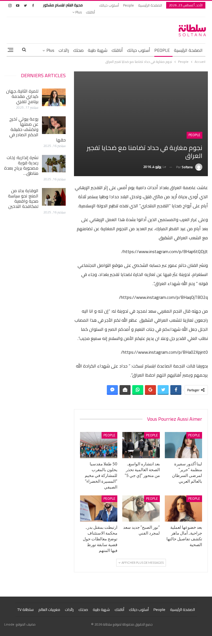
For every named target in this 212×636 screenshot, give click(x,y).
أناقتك (90, 12)
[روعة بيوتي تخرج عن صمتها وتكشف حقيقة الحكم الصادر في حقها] (54, 125)
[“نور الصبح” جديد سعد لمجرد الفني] (141, 508)
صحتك (78, 50)
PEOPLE (162, 50)
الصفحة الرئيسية (150, 5)
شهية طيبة (97, 50)
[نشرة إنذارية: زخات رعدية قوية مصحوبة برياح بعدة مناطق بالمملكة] (54, 164)
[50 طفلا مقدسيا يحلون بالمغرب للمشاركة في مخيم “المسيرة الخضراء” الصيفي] (99, 445)
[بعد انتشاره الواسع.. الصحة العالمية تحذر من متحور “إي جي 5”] (141, 445)
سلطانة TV (25, 609)
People (128, 5)
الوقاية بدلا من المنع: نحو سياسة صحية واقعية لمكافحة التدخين (23, 198)
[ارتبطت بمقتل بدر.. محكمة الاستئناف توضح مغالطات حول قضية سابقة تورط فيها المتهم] (99, 508)
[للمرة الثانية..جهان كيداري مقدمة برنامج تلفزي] (54, 97)
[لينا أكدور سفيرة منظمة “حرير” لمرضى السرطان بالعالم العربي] (183, 445)
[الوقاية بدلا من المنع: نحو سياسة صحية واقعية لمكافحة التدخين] (54, 197)
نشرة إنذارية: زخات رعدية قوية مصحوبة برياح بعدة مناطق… (21, 165)
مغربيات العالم (49, 609)
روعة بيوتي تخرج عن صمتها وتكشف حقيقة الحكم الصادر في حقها (37, 129)
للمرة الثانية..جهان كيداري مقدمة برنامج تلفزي (22, 96)
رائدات (64, 50)
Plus (78, 12)
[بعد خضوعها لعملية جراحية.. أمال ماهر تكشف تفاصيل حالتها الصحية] (183, 508)
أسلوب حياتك (109, 5)
